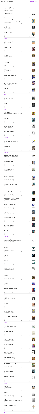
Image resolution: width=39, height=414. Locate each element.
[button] (2, 4)
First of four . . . (6, 212)
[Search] (34, 11)
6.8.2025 (5, 370)
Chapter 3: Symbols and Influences (11, 399)
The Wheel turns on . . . (8, 365)
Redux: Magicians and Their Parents (11, 198)
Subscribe (32, 1)
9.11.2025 (6, 260)
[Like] (4, 215)
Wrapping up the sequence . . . (9, 193)
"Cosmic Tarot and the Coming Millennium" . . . (12, 83)
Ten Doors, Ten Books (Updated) (10, 288)
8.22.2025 (6, 275)
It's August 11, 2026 (8, 32)
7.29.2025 (6, 297)
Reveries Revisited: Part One (10, 82)
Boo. (4, 231)
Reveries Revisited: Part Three (10, 69)
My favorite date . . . (7, 218)
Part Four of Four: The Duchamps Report (12, 191)
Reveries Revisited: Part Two (10, 75)
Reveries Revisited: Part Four (10, 54)
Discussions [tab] (11, 10)
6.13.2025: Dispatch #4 (9, 344)
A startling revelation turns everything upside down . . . (13, 240)
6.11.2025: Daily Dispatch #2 (10, 357)
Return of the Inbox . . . (8, 304)
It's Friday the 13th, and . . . (8, 345)
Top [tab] (8, 10)
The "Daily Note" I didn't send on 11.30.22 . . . (12, 199)
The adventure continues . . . (9, 387)
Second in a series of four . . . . (9, 205)
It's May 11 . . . (6, 88)
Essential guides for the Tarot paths (10, 289)
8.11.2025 (6, 282)
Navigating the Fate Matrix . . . (9, 311)
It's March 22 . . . (7, 112)
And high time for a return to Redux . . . (10, 147)
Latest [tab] (5, 10)
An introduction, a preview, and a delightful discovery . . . (14, 358)
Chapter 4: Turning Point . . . (9, 376)
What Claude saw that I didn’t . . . (9, 14)
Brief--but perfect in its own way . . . (10, 169)
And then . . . (6, 393)
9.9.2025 (5, 267)
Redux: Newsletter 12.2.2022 (10, 204)
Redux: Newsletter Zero (9, 223)
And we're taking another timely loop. (10, 119)
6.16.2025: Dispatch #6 (8, 331)
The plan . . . (6, 249)
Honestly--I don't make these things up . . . (11, 298)
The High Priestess (8, 125)
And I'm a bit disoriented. (8, 48)
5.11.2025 (6, 392)
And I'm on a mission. (7, 42)
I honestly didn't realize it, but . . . (9, 225)
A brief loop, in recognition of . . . (9, 126)
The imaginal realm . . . (8, 76)
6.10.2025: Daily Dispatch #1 (10, 363)
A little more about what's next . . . (10, 261)
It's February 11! (7, 146)
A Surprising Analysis (8, 13)
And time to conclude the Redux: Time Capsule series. (13, 113)
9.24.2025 (6, 247)
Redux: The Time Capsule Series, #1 (11, 155)
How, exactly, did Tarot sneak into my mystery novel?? (13, 21)
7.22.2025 (6, 310)
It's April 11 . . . (7, 103)
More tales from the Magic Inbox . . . (10, 277)
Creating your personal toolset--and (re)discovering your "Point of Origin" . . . (17, 407)
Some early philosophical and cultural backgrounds (13, 400)
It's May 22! (6, 62)
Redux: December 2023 (9, 183)
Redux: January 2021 (8, 161)
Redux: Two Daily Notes (9, 176)
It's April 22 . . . (7, 97)
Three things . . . (6, 283)
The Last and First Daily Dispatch (11, 316)
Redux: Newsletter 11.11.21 (9, 217)
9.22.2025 (6, 254)
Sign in (36, 1)
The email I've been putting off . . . (10, 268)
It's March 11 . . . (7, 118)
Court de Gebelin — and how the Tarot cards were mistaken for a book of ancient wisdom (16, 378)
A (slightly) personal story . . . (9, 339)
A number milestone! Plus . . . (9, 371)
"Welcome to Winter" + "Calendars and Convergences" (13, 177)
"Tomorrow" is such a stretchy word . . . (10, 326)
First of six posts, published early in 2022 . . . (11, 156)
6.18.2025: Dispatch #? (8, 325)
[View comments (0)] (13, 17)
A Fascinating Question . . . (9, 19)
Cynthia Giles (8, 22)
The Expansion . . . (7, 55)
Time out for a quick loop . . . (9, 64)
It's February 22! (7, 140)
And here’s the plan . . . (8, 27)
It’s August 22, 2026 (8, 26)
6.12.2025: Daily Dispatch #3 (10, 350)
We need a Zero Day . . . (8, 317)
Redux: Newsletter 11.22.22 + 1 (10, 211)
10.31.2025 (6, 230)
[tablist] (9, 11)
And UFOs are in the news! (8, 89)
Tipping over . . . (6, 255)
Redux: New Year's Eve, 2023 (10, 167)
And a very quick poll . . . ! (8, 132)
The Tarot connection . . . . (8, 70)
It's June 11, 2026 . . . (8, 47)
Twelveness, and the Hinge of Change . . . (11, 184)
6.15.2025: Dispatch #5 (8, 338)
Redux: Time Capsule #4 (9, 131)
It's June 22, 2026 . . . (8, 41)
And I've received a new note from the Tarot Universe (13, 104)
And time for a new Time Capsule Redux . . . (11, 141)
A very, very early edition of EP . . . (10, 162)
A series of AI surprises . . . (8, 352)
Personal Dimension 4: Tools (10, 405)
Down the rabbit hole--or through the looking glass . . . (13, 332)
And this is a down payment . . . (9, 33)
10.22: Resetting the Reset (9, 239)
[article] (19, 15)
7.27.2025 (6, 303)
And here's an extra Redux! (8, 98)
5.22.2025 (6, 386)
